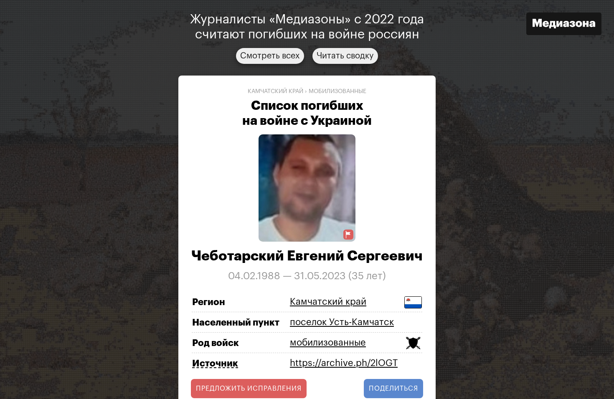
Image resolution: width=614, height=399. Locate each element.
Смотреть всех (270, 56)
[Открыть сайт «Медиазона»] (564, 24)
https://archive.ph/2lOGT (344, 363)
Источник (215, 363)
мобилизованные (337, 91)
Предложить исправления (249, 388)
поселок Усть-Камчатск (342, 322)
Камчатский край (275, 91)
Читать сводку (345, 56)
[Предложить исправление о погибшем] (348, 235)
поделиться (393, 388)
